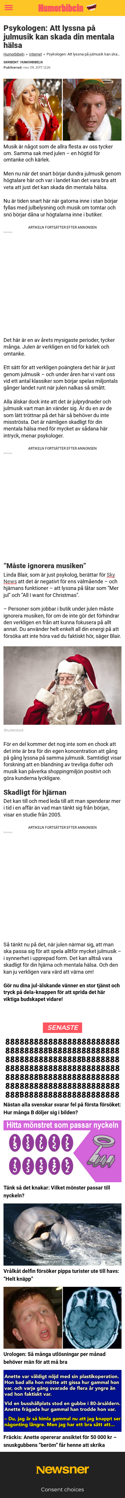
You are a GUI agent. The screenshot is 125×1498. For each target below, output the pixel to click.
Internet (35, 54)
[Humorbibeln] (62, 8)
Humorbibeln (13, 54)
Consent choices (62, 1489)
